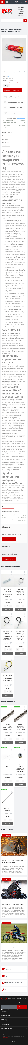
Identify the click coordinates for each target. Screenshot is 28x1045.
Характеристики (7, 136)
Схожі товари (6, 146)
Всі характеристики (21, 118)
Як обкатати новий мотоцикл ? (11, 948)
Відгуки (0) (5, 139)
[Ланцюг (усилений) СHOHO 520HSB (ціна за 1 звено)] (7, 715)
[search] (25, 20)
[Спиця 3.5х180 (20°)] (7, 756)
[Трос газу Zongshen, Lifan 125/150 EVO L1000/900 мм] (20, 580)
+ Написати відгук (9, 539)
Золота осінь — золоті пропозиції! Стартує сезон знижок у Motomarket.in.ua (12, 862)
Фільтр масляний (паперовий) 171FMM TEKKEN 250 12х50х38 (20, 768)
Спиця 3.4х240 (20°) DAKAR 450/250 (8, 808)
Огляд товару (7, 132)
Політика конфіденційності (14, 1009)
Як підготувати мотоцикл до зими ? (13, 904)
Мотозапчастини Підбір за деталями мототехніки (15, 26)
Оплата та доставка (14, 113)
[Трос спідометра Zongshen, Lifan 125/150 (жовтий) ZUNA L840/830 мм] (7, 666)
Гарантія (8, 969)
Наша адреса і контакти (15, 107)
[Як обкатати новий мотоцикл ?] (14, 933)
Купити (7, 609)
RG (8, 76)
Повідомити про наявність (12, 90)
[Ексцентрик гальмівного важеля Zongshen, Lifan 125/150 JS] (7, 580)
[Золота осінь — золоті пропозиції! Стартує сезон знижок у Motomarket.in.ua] (14, 846)
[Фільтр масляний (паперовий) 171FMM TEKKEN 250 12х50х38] (20, 756)
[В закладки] (11, 572)
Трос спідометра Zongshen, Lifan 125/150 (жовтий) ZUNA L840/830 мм (7, 679)
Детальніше (5, 1037)
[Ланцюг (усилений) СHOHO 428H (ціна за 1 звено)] (20, 715)
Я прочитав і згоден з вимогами (13, 1010)
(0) (14, 72)
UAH (21, 2)
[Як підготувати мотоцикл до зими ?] (14, 889)
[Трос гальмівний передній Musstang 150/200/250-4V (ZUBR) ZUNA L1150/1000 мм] (7, 622)
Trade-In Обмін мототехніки (13, 982)
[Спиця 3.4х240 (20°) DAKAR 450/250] (7, 798)
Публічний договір (13, 97)
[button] (11, 2)
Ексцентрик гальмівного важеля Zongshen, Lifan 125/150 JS (7, 593)
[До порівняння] (11, 574)
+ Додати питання (9, 559)
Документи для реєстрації (15, 102)
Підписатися (22, 1006)
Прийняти (14, 1042)
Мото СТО (8, 989)
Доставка (8, 976)
